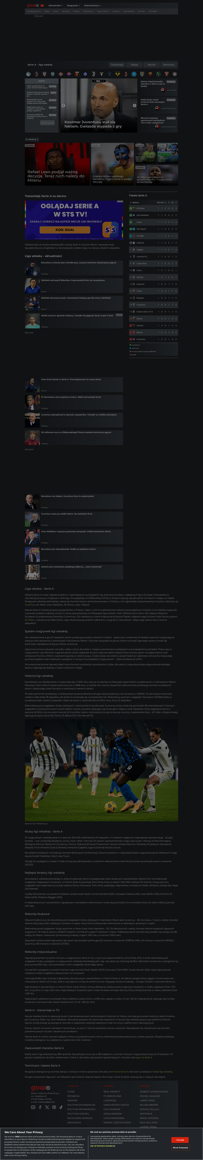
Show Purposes (180, 1147)
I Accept (180, 1140)
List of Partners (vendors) (102, 1146)
